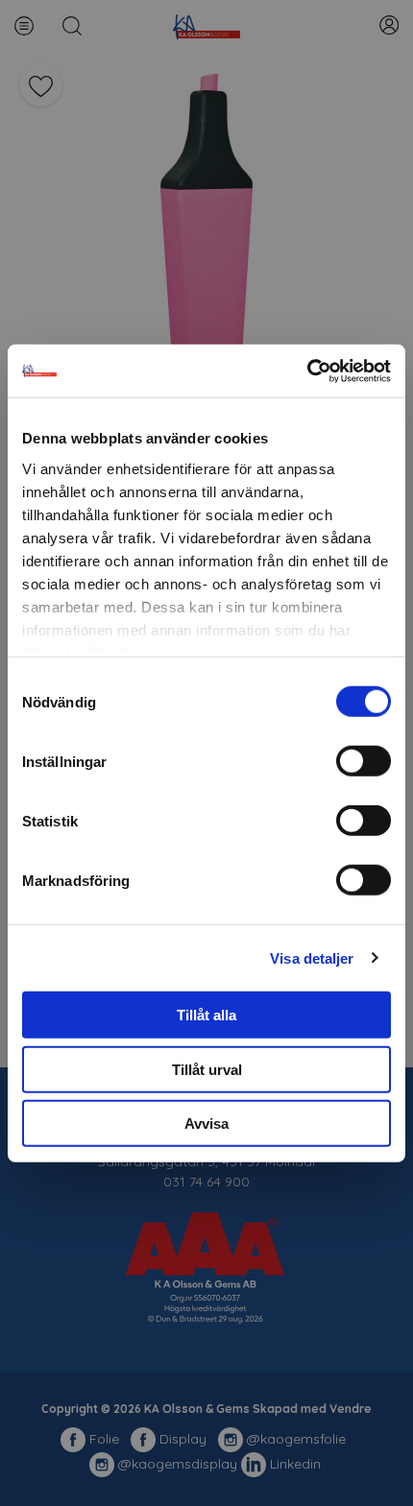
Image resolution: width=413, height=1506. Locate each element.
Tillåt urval (207, 1069)
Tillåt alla (206, 1015)
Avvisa (206, 1123)
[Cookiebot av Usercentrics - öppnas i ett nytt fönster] (307, 370)
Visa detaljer (311, 957)
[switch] (363, 761)
